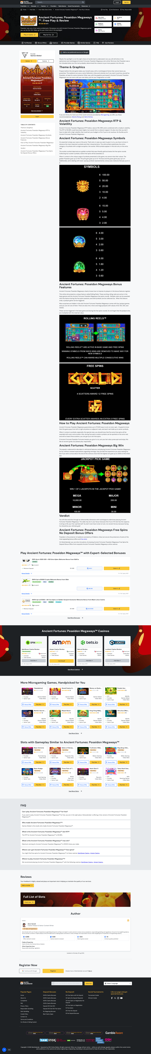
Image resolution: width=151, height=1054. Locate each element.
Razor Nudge (38, 768)
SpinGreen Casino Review (30, 649)
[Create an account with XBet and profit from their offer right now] (123, 593)
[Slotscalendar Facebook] (112, 998)
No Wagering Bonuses (49, 1011)
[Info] (4, 1050)
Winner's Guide (92, 998)
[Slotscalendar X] (115, 998)
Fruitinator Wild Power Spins (96, 748)
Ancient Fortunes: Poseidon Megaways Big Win (36, 145)
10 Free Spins (69, 1008)
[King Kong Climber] (111, 750)
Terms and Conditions (27, 1019)
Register (53, 971)
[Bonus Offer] (27, 704)
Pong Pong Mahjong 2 (95, 710)
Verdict (23, 148)
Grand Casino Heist (68, 688)
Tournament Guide (93, 995)
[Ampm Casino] (62, 642)
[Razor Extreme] (27, 750)
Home (22, 995)
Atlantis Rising (76, 117)
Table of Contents (28, 125)
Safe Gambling (25, 1011)
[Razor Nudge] (27, 771)
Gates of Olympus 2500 (67, 748)
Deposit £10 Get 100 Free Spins (52, 1008)
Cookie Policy (24, 1014)
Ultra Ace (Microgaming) (123, 710)
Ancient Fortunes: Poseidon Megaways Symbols (36, 135)
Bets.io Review (82, 649)
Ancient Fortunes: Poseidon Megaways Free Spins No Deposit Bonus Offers (37, 152)
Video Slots (37, 94)
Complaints (24, 1000)
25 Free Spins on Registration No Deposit (75, 1001)
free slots (84, 539)
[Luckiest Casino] (117, 642)
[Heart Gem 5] (83, 771)
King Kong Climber (123, 748)
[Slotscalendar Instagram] (118, 998)
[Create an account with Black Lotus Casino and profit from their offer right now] (123, 613)
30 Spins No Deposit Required (74, 998)
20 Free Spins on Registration (74, 1005)
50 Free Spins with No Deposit (74, 995)
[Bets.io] (89, 642)
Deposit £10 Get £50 (49, 1006)
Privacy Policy (24, 1006)
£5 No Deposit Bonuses (72, 1013)
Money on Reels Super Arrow (95, 688)
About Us (23, 998)
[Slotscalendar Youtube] (121, 998)
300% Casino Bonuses (49, 1000)
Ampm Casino (95, 853)
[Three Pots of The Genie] (55, 771)
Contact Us (24, 1016)
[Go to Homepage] (26, 2)
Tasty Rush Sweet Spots (123, 768)
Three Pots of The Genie (67, 768)
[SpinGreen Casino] (34, 642)
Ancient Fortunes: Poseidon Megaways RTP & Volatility (35, 131)
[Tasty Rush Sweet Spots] (111, 771)
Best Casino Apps (48, 1014)
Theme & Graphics (27, 128)
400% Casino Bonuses (49, 998)
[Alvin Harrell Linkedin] (128, 920)
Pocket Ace (121, 688)
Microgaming (105, 115)
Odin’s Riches (88, 117)
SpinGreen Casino (84, 853)
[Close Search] (83, 2)
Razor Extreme (39, 748)
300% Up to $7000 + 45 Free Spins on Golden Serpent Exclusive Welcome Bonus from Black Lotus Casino (68, 599)
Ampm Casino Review (57, 649)
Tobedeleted (38, 688)
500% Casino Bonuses (49, 995)
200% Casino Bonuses (49, 1003)
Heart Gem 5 (94, 768)
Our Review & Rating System (29, 1022)
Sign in (90, 971)
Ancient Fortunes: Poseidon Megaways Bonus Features (35, 139)
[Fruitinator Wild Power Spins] (83, 750)
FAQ (22, 1003)
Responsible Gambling (27, 1008)
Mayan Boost (66, 710)
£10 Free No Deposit (71, 1010)
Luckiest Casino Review (113, 649)
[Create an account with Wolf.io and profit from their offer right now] (123, 573)
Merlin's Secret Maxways (40, 710)
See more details (36, 111)
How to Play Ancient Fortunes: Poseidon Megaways (37, 143)
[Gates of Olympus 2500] (55, 750)
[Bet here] (28, 664)
